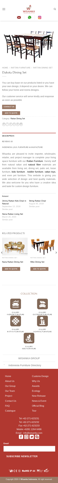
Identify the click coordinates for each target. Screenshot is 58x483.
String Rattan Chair (37, 201)
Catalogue (10, 411)
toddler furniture (35, 172)
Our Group (10, 386)
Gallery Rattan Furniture (15, 330)
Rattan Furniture (20, 68)
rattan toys (50, 172)
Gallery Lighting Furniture (42, 330)
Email (6, 443)
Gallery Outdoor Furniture (42, 313)
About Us (9, 381)
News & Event (39, 401)
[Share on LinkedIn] (21, 124)
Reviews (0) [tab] (7, 141)
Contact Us (10, 401)
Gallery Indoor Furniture (15, 313)
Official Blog (38, 406)
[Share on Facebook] (7, 124)
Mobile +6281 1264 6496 (29, 429)
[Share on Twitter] (10, 124)
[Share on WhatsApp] (3, 124)
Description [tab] (8, 135)
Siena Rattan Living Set (12, 214)
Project (8, 396)
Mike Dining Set (37, 262)
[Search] (55, 9)
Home (5, 68)
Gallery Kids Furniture (29, 347)
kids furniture (18, 172)
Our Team (10, 391)
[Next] (56, 258)
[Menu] (3, 9)
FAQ (7, 406)
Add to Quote (11, 113)
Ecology (36, 391)
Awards (36, 386)
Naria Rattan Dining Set (12, 262)
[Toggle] (4, 364)
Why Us (36, 381)
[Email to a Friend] (14, 124)
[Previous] (2, 258)
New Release (39, 396)
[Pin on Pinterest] (17, 124)
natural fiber (34, 164)
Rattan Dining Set (43, 68)
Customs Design (40, 376)
